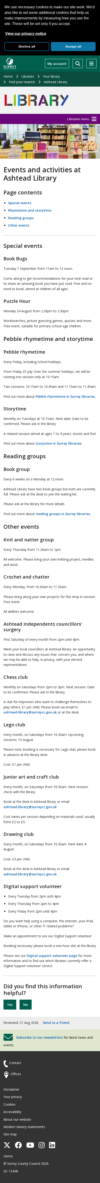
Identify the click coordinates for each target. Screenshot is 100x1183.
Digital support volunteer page (52, 955)
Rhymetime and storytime (29, 210)
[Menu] (91, 63)
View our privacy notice (25, 34)
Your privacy (12, 1097)
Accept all (73, 46)
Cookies (9, 1104)
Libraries (27, 76)
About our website (17, 1119)
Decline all (27, 46)
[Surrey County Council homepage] (9, 63)
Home (8, 76)
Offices (15, 1074)
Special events (19, 203)
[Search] (78, 63)
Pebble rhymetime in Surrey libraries (65, 396)
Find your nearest (22, 82)
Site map (10, 1134)
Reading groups (21, 218)
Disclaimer (11, 1089)
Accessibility (12, 1112)
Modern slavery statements (24, 1127)
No (25, 1004)
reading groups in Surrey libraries (63, 514)
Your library (51, 76)
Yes (10, 1004)
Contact (15, 1063)
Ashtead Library (55, 82)
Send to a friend (56, 1022)
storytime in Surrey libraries (58, 443)
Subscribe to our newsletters (39, 1037)
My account (57, 63)
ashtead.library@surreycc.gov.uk (30, 712)
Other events (18, 225)
